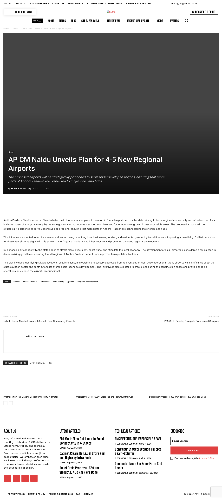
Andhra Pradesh (30, 281)
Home (6, 28)
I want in (192, 450)
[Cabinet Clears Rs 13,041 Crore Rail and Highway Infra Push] (111, 382)
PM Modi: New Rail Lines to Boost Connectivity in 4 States (30, 397)
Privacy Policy (206, 458)
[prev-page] (5, 403)
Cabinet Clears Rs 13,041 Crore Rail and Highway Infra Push (104, 397)
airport (16, 281)
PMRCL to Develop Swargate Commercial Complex (191, 321)
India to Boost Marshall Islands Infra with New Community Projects (39, 321)
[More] (59, 209)
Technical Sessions (126, 444)
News (15, 28)
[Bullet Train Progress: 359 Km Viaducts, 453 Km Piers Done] (184, 382)
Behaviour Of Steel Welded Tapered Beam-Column (138, 451)
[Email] (44, 209)
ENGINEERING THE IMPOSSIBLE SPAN (138, 439)
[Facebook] (6, 209)
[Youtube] (34, 478)
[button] (186, 20)
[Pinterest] (21, 209)
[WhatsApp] (29, 209)
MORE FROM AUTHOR (41, 363)
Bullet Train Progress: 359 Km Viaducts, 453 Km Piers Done (177, 397)
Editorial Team (18, 188)
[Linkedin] (36, 209)
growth (70, 281)
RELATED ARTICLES (15, 363)
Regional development (88, 281)
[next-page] (11, 403)
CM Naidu (45, 281)
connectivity (58, 281)
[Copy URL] (51, 209)
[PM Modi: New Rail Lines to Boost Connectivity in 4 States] (38, 382)
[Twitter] (14, 209)
